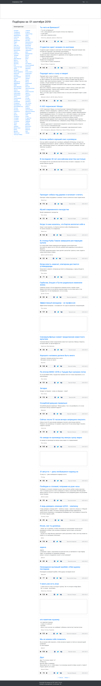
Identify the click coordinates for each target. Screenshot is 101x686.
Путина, (43, 516)
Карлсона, (43, 346)
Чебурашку (28, 50)
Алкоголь (16, 37)
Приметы (28, 101)
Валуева (27, 124)
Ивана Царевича (18, 71)
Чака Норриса (29, 48)
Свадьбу (27, 119)
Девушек (16, 62)
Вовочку (27, 128)
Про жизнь (28, 103)
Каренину (28, 68)
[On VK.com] (61, 41)
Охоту (15, 96)
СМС (26, 114)
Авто (15, 43)
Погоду (27, 98)
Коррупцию (28, 73)
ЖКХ (26, 131)
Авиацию (27, 38)
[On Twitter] (58, 41)
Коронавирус (17, 76)
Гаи (26, 60)
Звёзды (27, 133)
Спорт (27, 116)
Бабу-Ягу (16, 45)
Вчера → (67, 677)
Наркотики (17, 91)
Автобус (27, 40)
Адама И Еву (28, 34)
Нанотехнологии (29, 88)
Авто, (42, 130)
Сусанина (16, 121)
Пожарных (17, 103)
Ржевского (17, 111)
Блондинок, (47, 130)
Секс (15, 113)
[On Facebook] (55, 41)
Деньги (16, 60)
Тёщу (15, 124)
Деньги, (54, 37)
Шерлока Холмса (30, 111)
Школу (15, 114)
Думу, (56, 97)
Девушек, (49, 37)
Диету (27, 57)
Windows (27, 129)
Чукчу (15, 57)
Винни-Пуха (17, 128)
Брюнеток (28, 47)
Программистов (18, 106)
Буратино (16, 53)
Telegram (27, 121)
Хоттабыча (28, 63)
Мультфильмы (17, 86)
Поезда (16, 100)
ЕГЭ (15, 65)
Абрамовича (17, 35)
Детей (27, 55)
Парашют (28, 95)
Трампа (27, 123)
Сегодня (16, 30)
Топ (84, 2)
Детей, (52, 97)
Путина (16, 108)
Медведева (17, 83)
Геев (26, 62)
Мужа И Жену (17, 88)
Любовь (27, 78)
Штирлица (28, 113)
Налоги (16, 90)
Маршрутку (17, 81)
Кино (26, 70)
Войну (15, 129)
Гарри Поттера (18, 67)
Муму (26, 85)
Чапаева (16, 55)
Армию (27, 37)
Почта (60, 682)
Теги (87, 2)
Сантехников (28, 109)
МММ (15, 85)
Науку (27, 90)
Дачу (26, 52)
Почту (27, 96)
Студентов (28, 118)
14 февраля (17, 32)
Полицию (28, 100)
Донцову (16, 63)
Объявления (17, 95)
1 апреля (27, 30)
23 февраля (17, 34)
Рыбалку (27, 108)
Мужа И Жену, (45, 64)
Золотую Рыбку (18, 134)
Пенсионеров (17, 98)
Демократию (28, 53)
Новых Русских (29, 91)
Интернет (16, 70)
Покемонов (17, 101)
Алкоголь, (43, 37)
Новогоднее (17, 93)
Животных (16, 133)
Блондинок (28, 43)
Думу (26, 58)
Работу (27, 106)
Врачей (16, 131)
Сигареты (16, 116)
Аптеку (16, 38)
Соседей (16, 118)
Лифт (15, 80)
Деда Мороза (17, 58)
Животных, (59, 130)
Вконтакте (28, 126)
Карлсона (16, 73)
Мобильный (28, 83)
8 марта (27, 32)
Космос (16, 78)
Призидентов (17, 104)
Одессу (27, 93)
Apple (26, 35)
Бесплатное (17, 47)
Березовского (29, 42)
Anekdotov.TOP (17, 2)
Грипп (15, 68)
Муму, (42, 630)
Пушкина (27, 104)
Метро (27, 81)
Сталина (16, 119)
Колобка (16, 75)
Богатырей (17, 48)
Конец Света (28, 71)
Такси (15, 123)
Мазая (27, 80)
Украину (16, 126)
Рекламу (16, 109)
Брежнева (28, 45)
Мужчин (27, 86)
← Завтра (60, 677)
